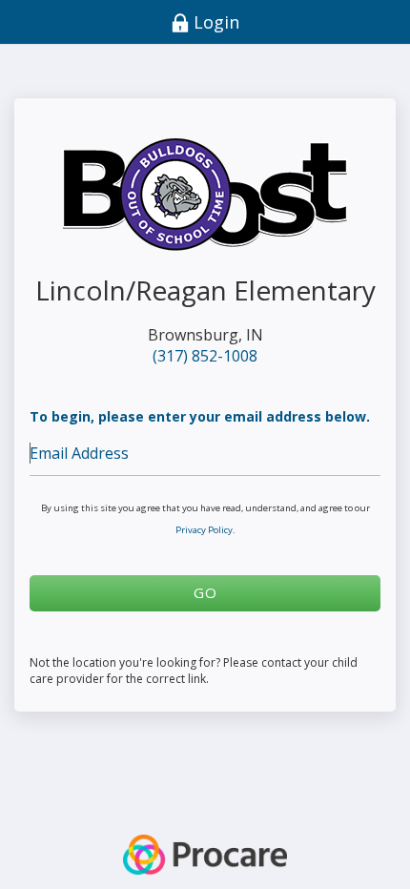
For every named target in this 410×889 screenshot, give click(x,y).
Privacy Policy (204, 530)
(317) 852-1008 (205, 355)
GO (205, 592)
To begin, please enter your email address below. (200, 416)
